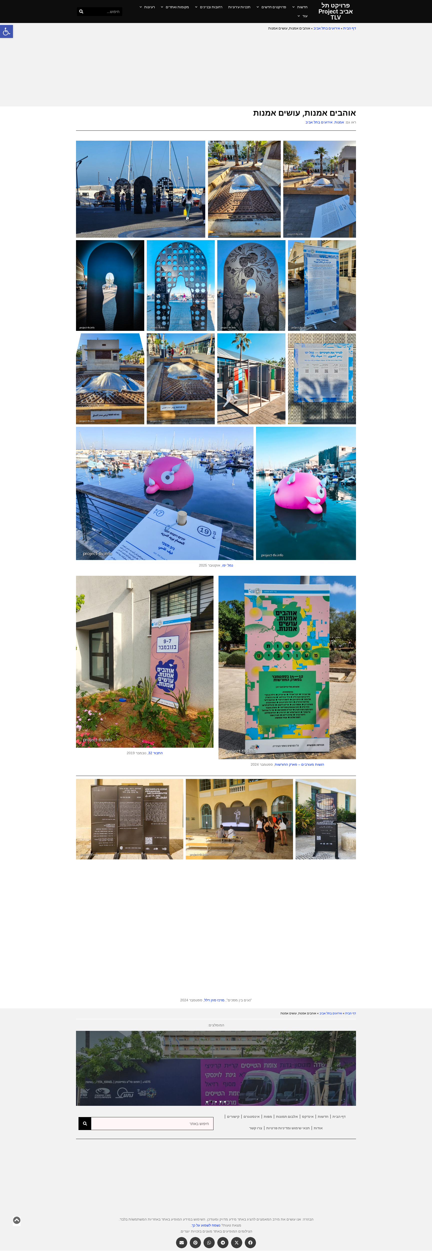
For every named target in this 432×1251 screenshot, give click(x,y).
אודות (318, 1128)
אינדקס (308, 1117)
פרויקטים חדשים (274, 7)
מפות (268, 1117)
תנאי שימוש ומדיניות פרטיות (288, 1128)
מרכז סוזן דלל (214, 1000)
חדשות (302, 7)
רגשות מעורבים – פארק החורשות (299, 764)
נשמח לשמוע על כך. (205, 1225)
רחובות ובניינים (211, 7)
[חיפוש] (81, 11)
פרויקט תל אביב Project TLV (335, 11)
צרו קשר (255, 1128)
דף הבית (349, 28)
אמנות (339, 122)
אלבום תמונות (287, 1117)
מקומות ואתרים (177, 7)
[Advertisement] (216, 69)
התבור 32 (155, 753)
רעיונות (149, 7)
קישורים (233, 1117)
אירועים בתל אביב (327, 28)
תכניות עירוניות (239, 7)
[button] (6, 31)
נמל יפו (227, 565)
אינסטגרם (252, 1117)
